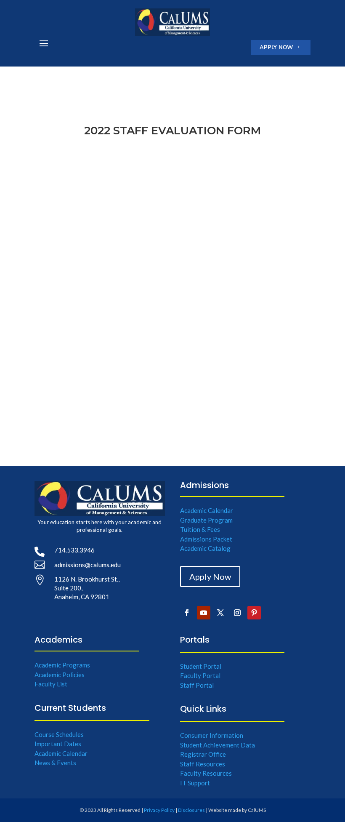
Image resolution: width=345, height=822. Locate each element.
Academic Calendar (206, 510)
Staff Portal (197, 685)
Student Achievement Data (217, 745)
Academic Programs (62, 665)
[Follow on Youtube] (203, 612)
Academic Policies (59, 674)
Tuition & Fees (200, 529)
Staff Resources (202, 764)
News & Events (55, 762)
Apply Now (276, 47)
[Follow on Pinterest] (254, 612)
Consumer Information (211, 735)
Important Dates (57, 743)
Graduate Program (206, 520)
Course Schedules (59, 734)
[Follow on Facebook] (187, 612)
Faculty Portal (200, 675)
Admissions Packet (206, 539)
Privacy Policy (159, 810)
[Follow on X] (220, 612)
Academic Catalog (205, 548)
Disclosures (191, 810)
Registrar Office (203, 754)
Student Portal (200, 666)
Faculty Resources (206, 773)
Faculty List (50, 684)
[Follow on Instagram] (237, 612)
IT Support (195, 783)
